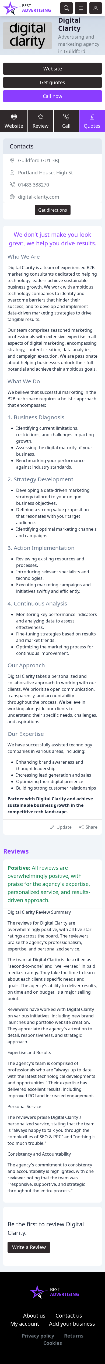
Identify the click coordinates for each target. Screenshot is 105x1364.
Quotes (92, 126)
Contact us (68, 1315)
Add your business (72, 1323)
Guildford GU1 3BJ (38, 160)
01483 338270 (33, 184)
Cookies (52, 1343)
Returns (73, 1335)
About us (34, 1315)
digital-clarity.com (38, 197)
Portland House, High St (45, 172)
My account (24, 1323)
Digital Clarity (69, 24)
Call (66, 126)
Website (52, 68)
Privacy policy (38, 1335)
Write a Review (29, 1247)
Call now (52, 96)
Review (40, 126)
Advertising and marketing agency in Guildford (78, 44)
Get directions (52, 210)
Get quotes (52, 82)
